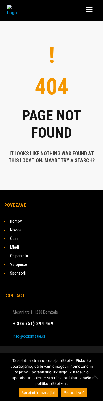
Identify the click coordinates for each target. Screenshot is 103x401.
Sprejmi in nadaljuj (38, 392)
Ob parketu (19, 255)
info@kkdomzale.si (29, 336)
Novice (15, 230)
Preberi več (74, 392)
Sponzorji (18, 273)
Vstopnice (18, 264)
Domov (16, 221)
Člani (14, 238)
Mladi (14, 247)
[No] (96, 377)
